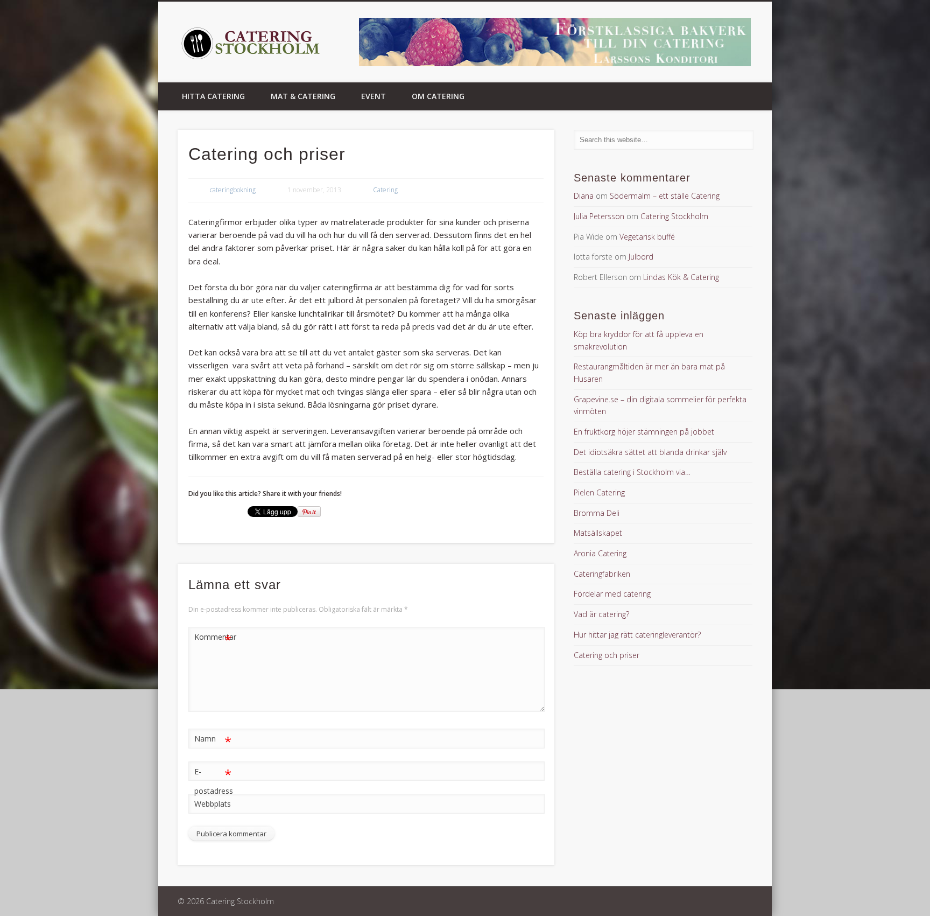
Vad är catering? (601, 614)
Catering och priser (606, 655)
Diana (584, 196)
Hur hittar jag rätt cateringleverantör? (637, 635)
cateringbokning (233, 189)
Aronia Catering (600, 553)
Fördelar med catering (612, 594)
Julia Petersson (599, 216)
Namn (212, 740)
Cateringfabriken (602, 574)
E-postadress (213, 780)
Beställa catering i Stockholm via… (632, 472)
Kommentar (213, 639)
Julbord (641, 256)
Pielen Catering (599, 492)
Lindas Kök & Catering (681, 277)
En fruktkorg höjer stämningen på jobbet (644, 431)
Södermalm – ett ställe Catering (665, 196)
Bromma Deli (596, 513)
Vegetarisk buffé (647, 237)
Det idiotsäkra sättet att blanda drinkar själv (650, 452)
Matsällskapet (598, 533)
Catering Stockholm (674, 216)
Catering (385, 189)
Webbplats (212, 804)
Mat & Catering (303, 96)
